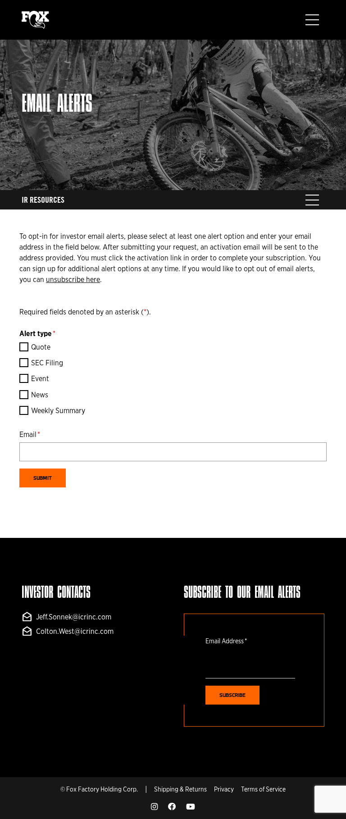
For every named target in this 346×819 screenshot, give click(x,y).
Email (29, 434)
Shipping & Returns (180, 789)
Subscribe (232, 695)
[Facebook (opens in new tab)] (172, 807)
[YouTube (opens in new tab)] (190, 807)
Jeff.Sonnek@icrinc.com (66, 617)
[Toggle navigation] (312, 20)
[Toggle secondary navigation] (312, 200)
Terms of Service (263, 789)
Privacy (224, 789)
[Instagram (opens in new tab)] (154, 807)
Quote (40, 347)
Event (40, 378)
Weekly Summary (58, 410)
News (39, 395)
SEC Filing (47, 363)
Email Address (226, 641)
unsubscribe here (73, 279)
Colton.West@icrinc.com (68, 631)
